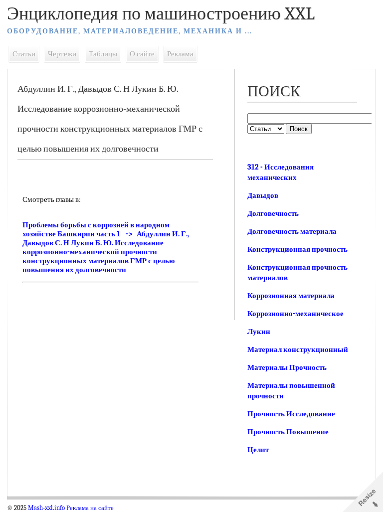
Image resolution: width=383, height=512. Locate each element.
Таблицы (103, 53)
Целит (258, 449)
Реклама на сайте (90, 508)
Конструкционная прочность (297, 249)
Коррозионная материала (291, 295)
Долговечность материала (292, 231)
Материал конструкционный (297, 349)
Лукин (258, 331)
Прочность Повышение (288, 431)
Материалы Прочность (287, 367)
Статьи (23, 53)
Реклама (180, 53)
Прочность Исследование (291, 413)
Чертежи (62, 53)
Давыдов (262, 195)
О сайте (142, 53)
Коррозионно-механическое (295, 313)
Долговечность (273, 213)
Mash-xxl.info (46, 508)
